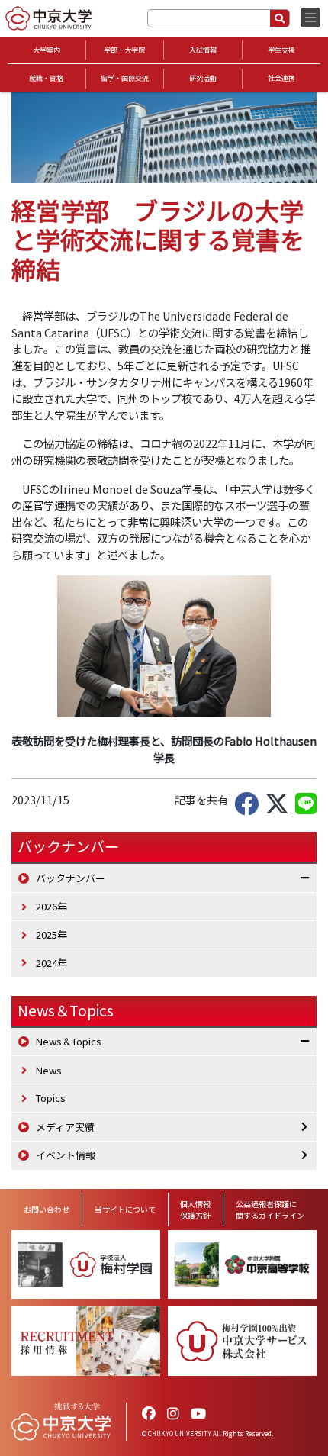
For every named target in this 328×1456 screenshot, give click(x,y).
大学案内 (46, 50)
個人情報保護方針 (195, 1209)
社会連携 (281, 78)
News (49, 1070)
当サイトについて (125, 1209)
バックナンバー (70, 878)
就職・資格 (46, 78)
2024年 (51, 962)
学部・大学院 (124, 50)
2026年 (51, 906)
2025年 (51, 934)
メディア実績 (65, 1126)
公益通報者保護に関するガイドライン (270, 1209)
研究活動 (203, 78)
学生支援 (281, 50)
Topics (51, 1097)
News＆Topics (66, 1010)
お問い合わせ (46, 1209)
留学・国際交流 (125, 78)
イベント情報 (65, 1155)
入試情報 (203, 50)
